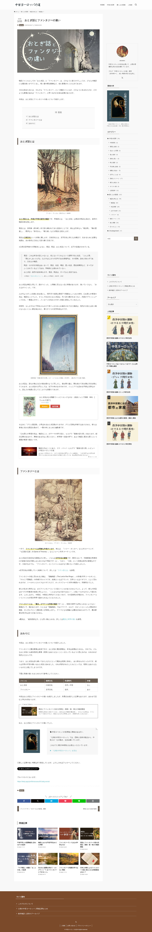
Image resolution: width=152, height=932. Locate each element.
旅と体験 (114, 223)
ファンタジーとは (35, 120)
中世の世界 (114, 138)
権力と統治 (114, 182)
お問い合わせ (71, 926)
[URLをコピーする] (93, 801)
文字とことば (115, 174)
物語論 (21, 25)
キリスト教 (114, 186)
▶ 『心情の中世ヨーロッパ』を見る (63, 750)
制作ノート (115, 219)
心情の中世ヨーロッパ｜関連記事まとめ (122, 286)
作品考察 (115, 207)
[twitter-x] (122, 78)
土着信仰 (114, 190)
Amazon (45, 406)
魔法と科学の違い (69, 619)
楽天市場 (55, 406)
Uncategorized (115, 231)
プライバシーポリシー (84, 926)
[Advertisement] (122, 27)
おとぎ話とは (34, 116)
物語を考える (115, 199)
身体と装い (114, 159)
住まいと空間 (115, 151)
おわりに (32, 123)
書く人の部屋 (115, 194)
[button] (24, 801)
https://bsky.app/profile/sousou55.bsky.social (33, 781)
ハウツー (115, 215)
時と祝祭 (114, 162)
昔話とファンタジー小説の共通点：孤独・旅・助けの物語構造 (62, 709)
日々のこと (115, 227)
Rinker (47, 402)
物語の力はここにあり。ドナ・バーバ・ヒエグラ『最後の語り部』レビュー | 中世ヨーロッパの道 (67, 449)
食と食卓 (114, 154)
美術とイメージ (116, 178)
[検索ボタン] (135, 5)
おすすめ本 (116, 211)
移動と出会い (115, 170)
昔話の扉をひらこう (37, 276)
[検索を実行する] (136, 239)
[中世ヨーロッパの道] (28, 5)
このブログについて (115, 282)
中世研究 (114, 143)
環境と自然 (114, 147)
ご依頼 (63, 926)
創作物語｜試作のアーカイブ (118, 290)
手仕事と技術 (115, 166)
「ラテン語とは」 (62, 570)
